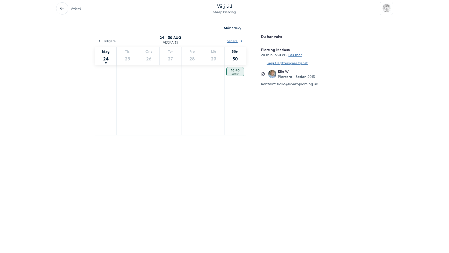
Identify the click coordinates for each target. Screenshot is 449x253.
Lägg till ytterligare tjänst (287, 63)
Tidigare (109, 41)
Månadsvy (232, 28)
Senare (232, 41)
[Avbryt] (62, 8)
